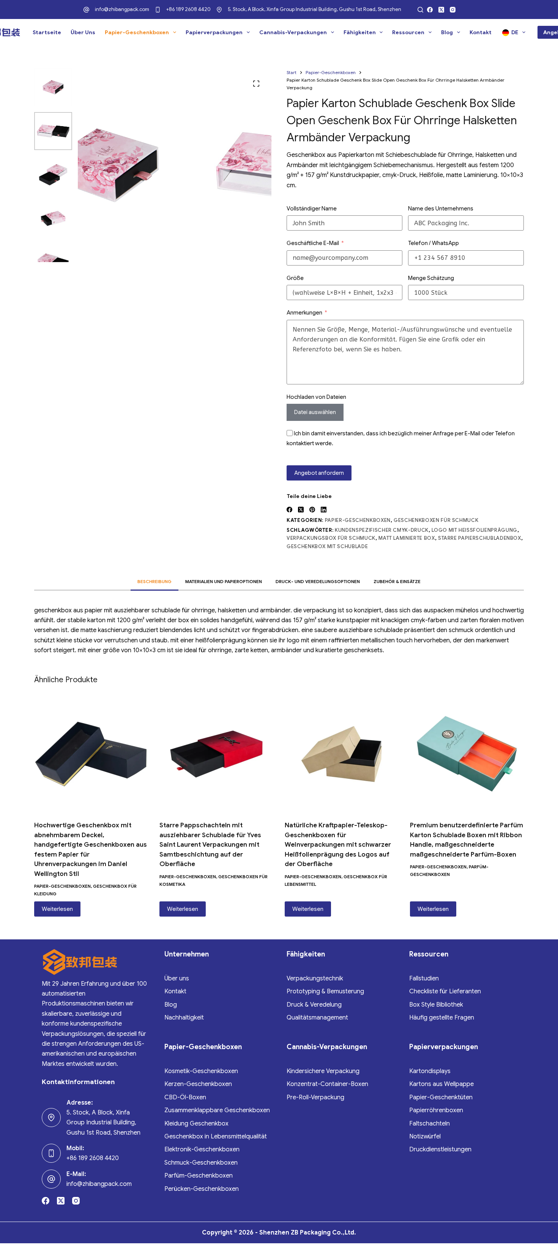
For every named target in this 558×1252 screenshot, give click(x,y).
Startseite (47, 32)
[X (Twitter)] (441, 10)
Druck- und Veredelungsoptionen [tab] (318, 581)
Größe (295, 278)
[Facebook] (430, 10)
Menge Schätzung (431, 278)
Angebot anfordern (319, 473)
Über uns (83, 32)
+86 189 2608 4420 (188, 9)
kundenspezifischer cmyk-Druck (382, 530)
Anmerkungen (304, 312)
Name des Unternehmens (440, 208)
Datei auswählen (315, 412)
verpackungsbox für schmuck (331, 538)
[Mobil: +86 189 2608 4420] (51, 1153)
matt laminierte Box (406, 538)
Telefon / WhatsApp (433, 243)
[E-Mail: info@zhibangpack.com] (51, 1179)
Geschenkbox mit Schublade (327, 546)
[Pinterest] (312, 509)
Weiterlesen (57, 909)
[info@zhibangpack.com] (86, 10)
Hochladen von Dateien (316, 397)
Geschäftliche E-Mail (313, 243)
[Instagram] (453, 10)
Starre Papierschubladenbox (479, 538)
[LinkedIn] (323, 509)
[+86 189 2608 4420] (158, 10)
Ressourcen (408, 32)
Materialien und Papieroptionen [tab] (223, 581)
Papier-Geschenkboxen (137, 32)
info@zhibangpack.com (122, 9)
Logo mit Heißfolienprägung (474, 530)
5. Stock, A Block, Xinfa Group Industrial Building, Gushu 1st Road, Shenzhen (314, 9)
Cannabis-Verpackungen (293, 32)
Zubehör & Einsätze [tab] (397, 581)
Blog (447, 32)
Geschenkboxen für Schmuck (436, 520)
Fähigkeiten (360, 32)
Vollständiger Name (312, 208)
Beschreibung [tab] (154, 581)
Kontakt (481, 32)
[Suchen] (420, 10)
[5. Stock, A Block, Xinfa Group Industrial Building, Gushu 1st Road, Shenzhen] (219, 10)
